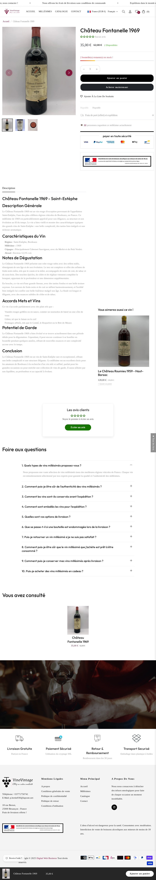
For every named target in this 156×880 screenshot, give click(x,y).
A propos (45, 786)
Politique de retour (50, 801)
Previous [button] (9, 72)
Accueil (6, 21)
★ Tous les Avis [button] (153, 442)
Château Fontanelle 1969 (78, 639)
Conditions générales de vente (55, 791)
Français (111, 11)
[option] (39, 71)
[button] (123, 11)
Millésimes (85, 791)
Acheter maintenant (117, 87)
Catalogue (85, 796)
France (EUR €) (98, 11)
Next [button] (69, 72)
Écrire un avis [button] (78, 427)
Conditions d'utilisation (52, 806)
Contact (84, 801)
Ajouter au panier (140, 874)
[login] (130, 12)
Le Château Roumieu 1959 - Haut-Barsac (120, 373)
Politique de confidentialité (54, 796)
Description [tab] (8, 188)
